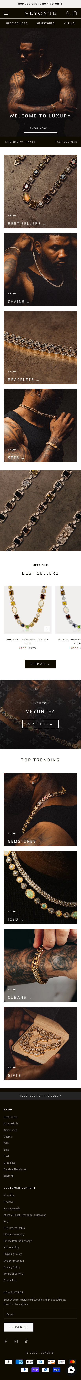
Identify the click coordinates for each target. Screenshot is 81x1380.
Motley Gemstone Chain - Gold (28, 641)
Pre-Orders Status (14, 1228)
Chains (69, 23)
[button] (71, 1370)
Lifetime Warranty (14, 1234)
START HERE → (40, 724)
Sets (6, 1149)
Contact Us (10, 1280)
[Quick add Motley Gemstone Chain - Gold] (47, 629)
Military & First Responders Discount (25, 1215)
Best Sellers (17, 23)
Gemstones (46, 23)
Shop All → (40, 664)
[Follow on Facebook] (6, 1341)
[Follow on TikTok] (26, 1341)
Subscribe (19, 1327)
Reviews (8, 1202)
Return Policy (11, 1247)
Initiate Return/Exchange (18, 1241)
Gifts (6, 1143)
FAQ (6, 1221)
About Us (9, 1195)
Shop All (8, 1175)
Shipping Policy (13, 1254)
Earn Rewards (12, 1208)
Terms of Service (13, 1273)
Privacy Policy (12, 1267)
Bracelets (9, 1162)
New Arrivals (11, 1123)
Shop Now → (40, 128)
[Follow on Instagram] (16, 1341)
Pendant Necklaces (15, 1169)
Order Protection (14, 1260)
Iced (6, 1156)
